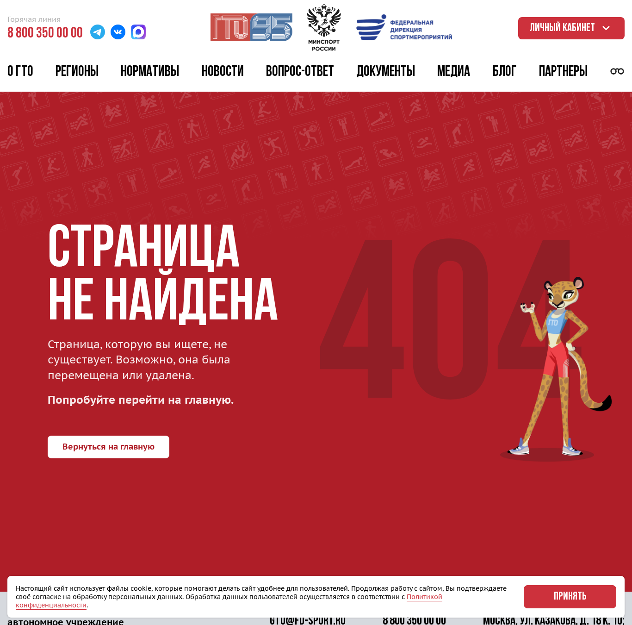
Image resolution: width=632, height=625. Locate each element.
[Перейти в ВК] (118, 33)
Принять (570, 596)
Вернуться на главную (108, 446)
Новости (223, 72)
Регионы (77, 72)
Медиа (453, 72)
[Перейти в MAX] (138, 33)
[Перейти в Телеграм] (97, 33)
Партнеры (563, 72)
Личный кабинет (562, 28)
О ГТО (20, 72)
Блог (505, 72)
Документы (385, 72)
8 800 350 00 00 (45, 33)
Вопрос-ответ (300, 72)
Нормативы (150, 72)
